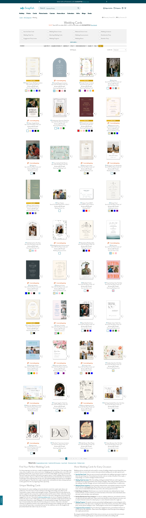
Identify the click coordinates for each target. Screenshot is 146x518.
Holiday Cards (80, 463)
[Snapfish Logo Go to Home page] (27, 8)
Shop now (85, 1)
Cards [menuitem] (35, 13)
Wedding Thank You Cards (82, 480)
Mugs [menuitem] (84, 13)
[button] (32, 65)
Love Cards (64, 463)
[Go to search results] (78, 8)
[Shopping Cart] (125, 8)
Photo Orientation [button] (80, 46)
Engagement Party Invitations (83, 508)
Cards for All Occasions (54, 463)
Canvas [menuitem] (52, 13)
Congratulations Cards (42, 463)
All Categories (27, 18)
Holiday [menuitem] (21, 13)
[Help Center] (122, 8)
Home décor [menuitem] (61, 13)
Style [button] (71, 46)
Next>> (85, 458)
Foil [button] (100, 46)
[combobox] (59, 8)
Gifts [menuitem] (78, 13)
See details (94, 25)
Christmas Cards (72, 463)
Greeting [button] (65, 46)
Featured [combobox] (116, 50)
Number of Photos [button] (56, 46)
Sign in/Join (108, 8)
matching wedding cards (44, 497)
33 (81, 458)
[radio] (26, 91)
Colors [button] (89, 46)
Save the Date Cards (81, 474)
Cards (20, 18)
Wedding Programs (80, 502)
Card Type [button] (46, 46)
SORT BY (109, 50)
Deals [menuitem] (90, 13)
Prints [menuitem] (28, 13)
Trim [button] (95, 46)
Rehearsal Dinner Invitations (83, 485)
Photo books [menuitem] (43, 13)
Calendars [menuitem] (70, 13)
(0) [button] (109, 17)
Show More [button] (73, 42)
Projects (118, 8)
